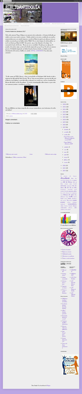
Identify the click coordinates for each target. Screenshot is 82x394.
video (75, 207)
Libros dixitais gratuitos (64, 312)
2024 (64, 109)
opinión (64, 200)
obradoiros (74, 198)
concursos (63, 186)
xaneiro (66, 162)
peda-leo (71, 200)
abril (65, 154)
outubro (66, 134)
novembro (66, 132)
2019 (64, 122)
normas (65, 198)
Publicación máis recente (11, 154)
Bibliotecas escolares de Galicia (64, 300)
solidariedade (63, 207)
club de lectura (67, 182)
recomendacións (72, 204)
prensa (68, 202)
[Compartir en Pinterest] (36, 113)
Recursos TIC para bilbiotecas (64, 327)
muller (71, 196)
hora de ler (63, 193)
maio (65, 152)
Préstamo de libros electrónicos (65, 322)
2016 (64, 165)
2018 (64, 124)
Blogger (48, 385)
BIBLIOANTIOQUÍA (22, 7)
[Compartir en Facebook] (35, 113)
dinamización (63, 189)
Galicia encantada (64, 278)
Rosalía (70, 205)
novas (69, 198)
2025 (64, 107)
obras (62, 200)
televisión (70, 207)
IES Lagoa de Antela (73, 289)
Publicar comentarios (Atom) (19, 157)
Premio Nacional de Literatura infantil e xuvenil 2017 (69, 138)
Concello (75, 183)
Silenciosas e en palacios (68, 256)
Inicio (5, 23)
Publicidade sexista (66, 254)
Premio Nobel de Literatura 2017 (68, 143)
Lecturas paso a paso (64, 282)
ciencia (75, 180)
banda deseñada (66, 180)
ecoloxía (62, 191)
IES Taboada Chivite (73, 294)
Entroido (66, 191)
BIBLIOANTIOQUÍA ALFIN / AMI (58, 23)
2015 (64, 168)
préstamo (75, 202)
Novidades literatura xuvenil (64, 317)
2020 (64, 119)
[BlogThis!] (32, 113)
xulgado (69, 209)
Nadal (62, 198)
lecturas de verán (68, 195)
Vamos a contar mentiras (68, 258)
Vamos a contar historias (64, 291)
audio (62, 180)
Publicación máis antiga (50, 154)
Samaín (75, 206)
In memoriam (73, 193)
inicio (62, 194)
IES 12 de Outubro (73, 278)
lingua (67, 196)
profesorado (63, 204)
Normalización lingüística (28, 23)
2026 (64, 104)
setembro (66, 147)
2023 (64, 112)
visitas (66, 209)
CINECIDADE (47, 23)
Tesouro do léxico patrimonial (64, 346)
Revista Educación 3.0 (64, 339)
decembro (66, 129)
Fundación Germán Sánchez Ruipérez (64, 306)
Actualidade (65, 178)
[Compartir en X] (33, 113)
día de (67, 187)
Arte (76, 178)
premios (11, 116)
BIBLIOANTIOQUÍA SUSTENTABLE (11, 25)
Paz (68, 200)
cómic (70, 184)
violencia (62, 209)
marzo (65, 157)
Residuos (66, 205)
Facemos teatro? (64, 274)
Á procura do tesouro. (69, 176)
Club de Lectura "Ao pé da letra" (15, 23)
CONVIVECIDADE (39, 23)
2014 (64, 170)
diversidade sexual (72, 189)
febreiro (66, 160)
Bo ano (71, 180)
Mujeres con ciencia (66, 251)
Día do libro (73, 187)
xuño (65, 149)
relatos (62, 205)
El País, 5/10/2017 (37, 51)
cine (61, 182)
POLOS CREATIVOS (25, 25)
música (75, 196)
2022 (64, 114)
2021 (64, 117)
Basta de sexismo (66, 249)
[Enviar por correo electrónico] (31, 113)
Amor (72, 178)
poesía (75, 200)
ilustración (68, 193)
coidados (66, 183)
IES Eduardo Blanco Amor (73, 283)
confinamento (69, 185)
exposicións (71, 191)
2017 (64, 127)
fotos (75, 191)
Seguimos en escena (64, 286)
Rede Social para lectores (64, 334)
